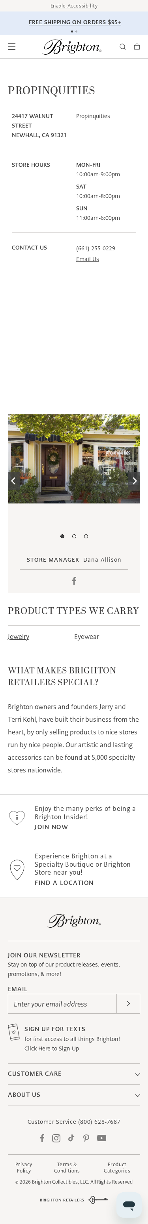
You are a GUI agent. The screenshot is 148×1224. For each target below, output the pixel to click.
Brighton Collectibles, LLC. (60, 1182)
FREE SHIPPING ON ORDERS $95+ (75, 22)
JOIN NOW (51, 827)
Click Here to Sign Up (51, 1048)
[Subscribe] (128, 1004)
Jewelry (18, 637)
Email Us (87, 259)
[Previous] (14, 481)
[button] (12, 47)
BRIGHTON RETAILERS (62, 1200)
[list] (74, 480)
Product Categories (117, 1167)
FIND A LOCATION (64, 883)
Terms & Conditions (67, 1167)
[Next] (134, 481)
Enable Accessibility (74, 6)
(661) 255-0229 (95, 248)
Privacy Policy (23, 1167)
